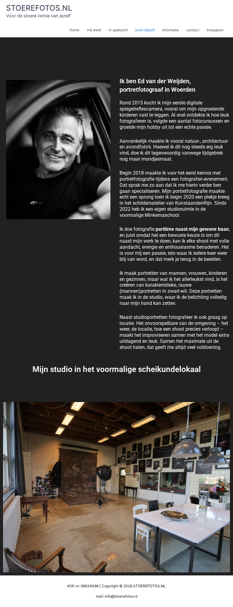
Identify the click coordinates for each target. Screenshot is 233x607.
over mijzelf (145, 30)
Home (74, 30)
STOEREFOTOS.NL (39, 7)
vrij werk (94, 30)
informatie (170, 30)
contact (192, 30)
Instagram (215, 30)
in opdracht (118, 30)
